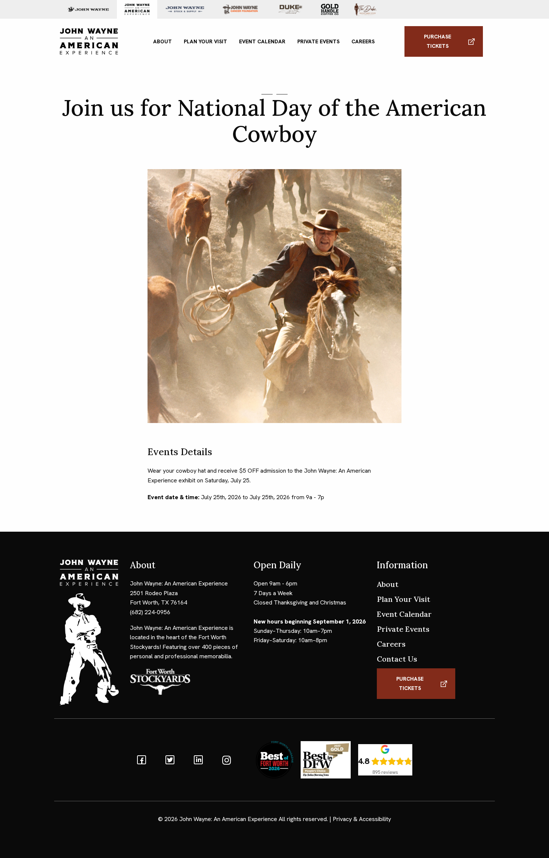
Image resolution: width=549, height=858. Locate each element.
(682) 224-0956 (150, 612)
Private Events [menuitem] (318, 41)
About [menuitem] (162, 41)
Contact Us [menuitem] (397, 658)
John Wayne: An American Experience (228, 819)
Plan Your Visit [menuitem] (205, 41)
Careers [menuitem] (363, 41)
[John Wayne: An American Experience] (89, 41)
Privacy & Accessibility (362, 819)
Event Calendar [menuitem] (262, 41)
